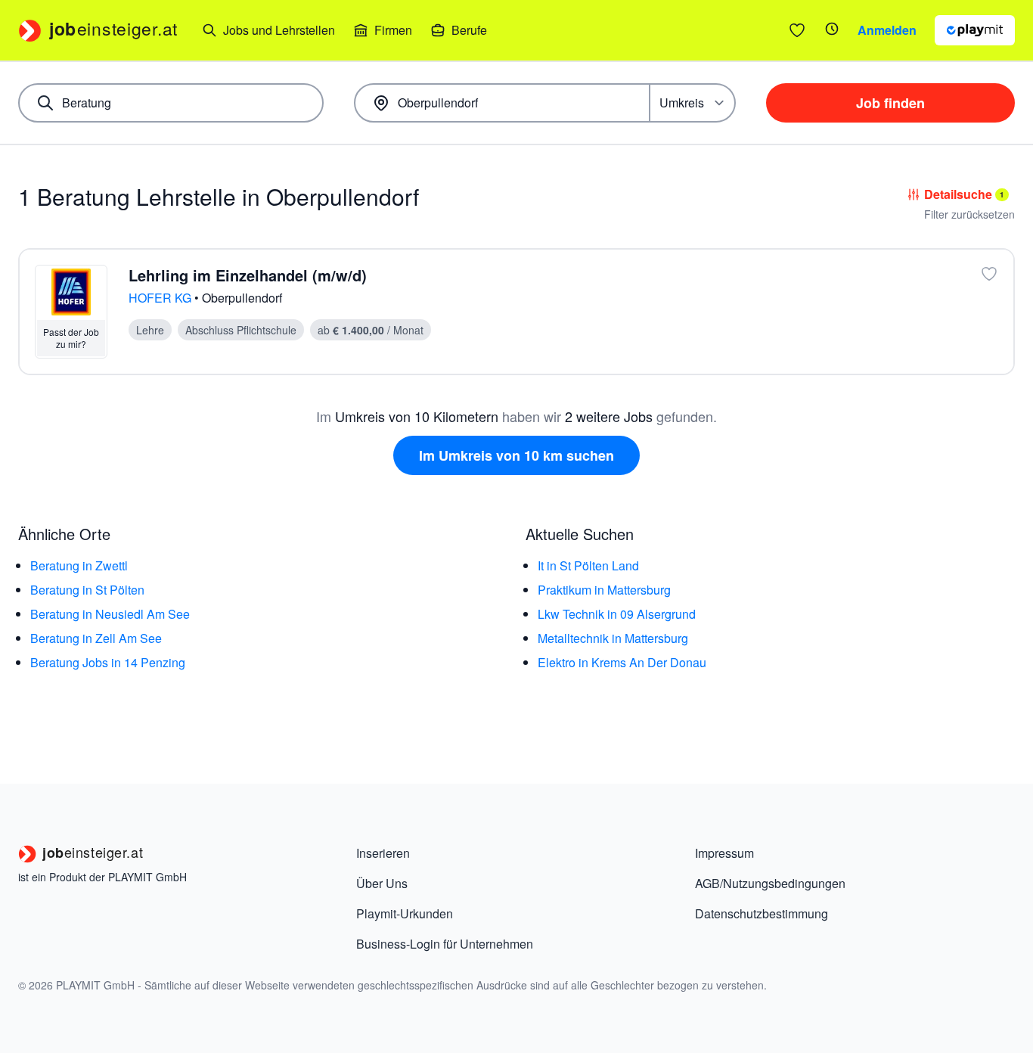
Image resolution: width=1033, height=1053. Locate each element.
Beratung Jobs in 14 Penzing (107, 662)
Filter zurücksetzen (969, 214)
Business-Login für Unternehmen (444, 943)
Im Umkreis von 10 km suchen (516, 455)
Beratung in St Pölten (87, 589)
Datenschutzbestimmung (761, 913)
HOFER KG (161, 297)
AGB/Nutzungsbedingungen (770, 883)
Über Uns (382, 883)
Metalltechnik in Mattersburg (613, 638)
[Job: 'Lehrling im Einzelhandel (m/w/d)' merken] (989, 274)
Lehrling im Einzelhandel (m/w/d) (248, 275)
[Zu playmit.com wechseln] (975, 30)
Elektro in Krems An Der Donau (622, 662)
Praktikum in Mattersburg (604, 589)
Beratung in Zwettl (79, 565)
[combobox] (171, 103)
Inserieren (383, 853)
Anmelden (887, 30)
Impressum (724, 853)
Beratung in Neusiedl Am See (110, 614)
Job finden (890, 103)
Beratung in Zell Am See (96, 638)
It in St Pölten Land (588, 565)
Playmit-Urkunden (404, 913)
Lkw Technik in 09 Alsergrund (617, 614)
